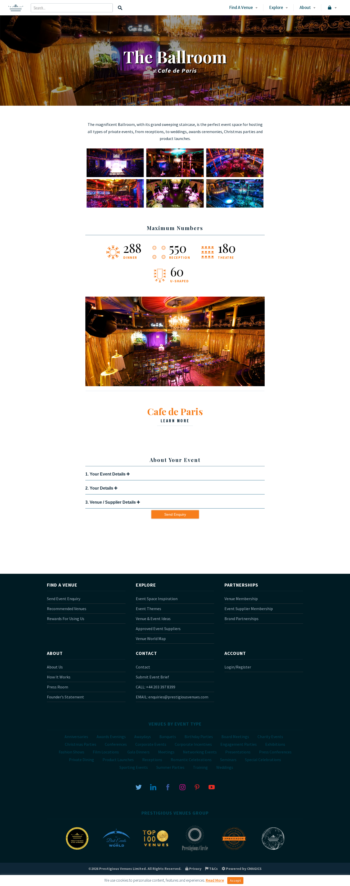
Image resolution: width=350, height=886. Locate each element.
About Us (55, 666)
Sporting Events (133, 767)
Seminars (228, 759)
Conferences (116, 744)
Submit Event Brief (152, 676)
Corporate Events (150, 744)
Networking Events (200, 751)
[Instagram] (182, 786)
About (305, 7)
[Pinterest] (197, 786)
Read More (215, 880)
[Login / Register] (331, 7)
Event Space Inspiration (157, 598)
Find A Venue (241, 7)
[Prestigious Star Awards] (77, 850)
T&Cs (213, 868)
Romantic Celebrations (191, 759)
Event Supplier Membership (248, 608)
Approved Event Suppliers (158, 628)
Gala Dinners (138, 751)
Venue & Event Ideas (153, 618)
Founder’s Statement (65, 696)
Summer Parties (170, 767)
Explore (276, 7)
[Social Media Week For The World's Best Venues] (273, 850)
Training (200, 767)
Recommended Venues (66, 608)
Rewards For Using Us (65, 618)
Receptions (152, 759)
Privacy (194, 868)
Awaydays (142, 736)
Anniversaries (76, 736)
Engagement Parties (238, 744)
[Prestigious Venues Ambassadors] (234, 850)
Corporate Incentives (193, 744)
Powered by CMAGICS (243, 868)
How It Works (58, 676)
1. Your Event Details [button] (106, 474)
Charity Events (270, 736)
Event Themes (148, 608)
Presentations (238, 751)
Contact (143, 666)
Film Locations (106, 751)
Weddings (224, 767)
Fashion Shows (71, 751)
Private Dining (81, 759)
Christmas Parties (80, 744)
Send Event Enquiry (63, 598)
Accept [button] (235, 880)
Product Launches (118, 759)
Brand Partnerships (241, 618)
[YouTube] (211, 786)
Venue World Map (151, 638)
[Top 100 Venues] (155, 850)
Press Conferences (275, 751)
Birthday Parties (198, 736)
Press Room (57, 686)
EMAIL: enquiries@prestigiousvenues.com (172, 696)
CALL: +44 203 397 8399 (155, 686)
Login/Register (237, 666)
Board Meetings (235, 736)
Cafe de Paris (175, 414)
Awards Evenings (111, 736)
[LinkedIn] (153, 786)
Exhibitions (275, 744)
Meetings (166, 751)
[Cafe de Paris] (175, 384)
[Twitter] (138, 786)
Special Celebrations (263, 759)
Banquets (167, 736)
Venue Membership (241, 598)
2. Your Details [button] (99, 488)
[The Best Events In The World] (116, 850)
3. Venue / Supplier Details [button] (111, 502)
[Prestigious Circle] (195, 850)
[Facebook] (168, 786)
